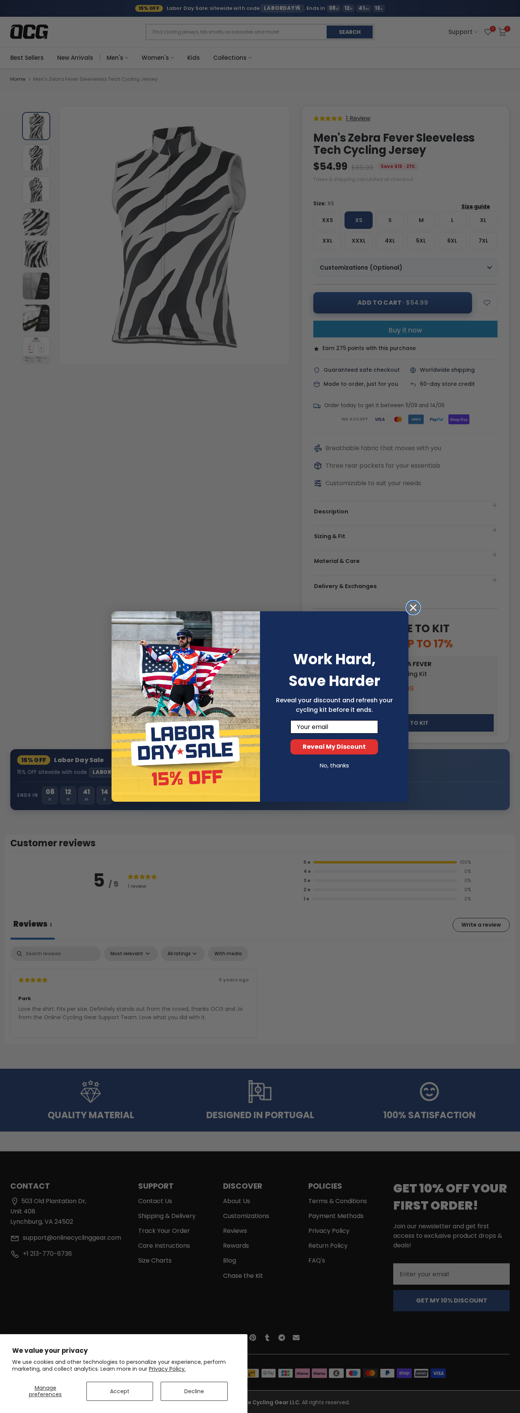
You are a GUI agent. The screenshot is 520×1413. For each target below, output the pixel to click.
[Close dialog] (413, 607)
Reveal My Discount (334, 746)
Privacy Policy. (167, 1369)
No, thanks (334, 765)
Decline (194, 1391)
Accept (119, 1391)
